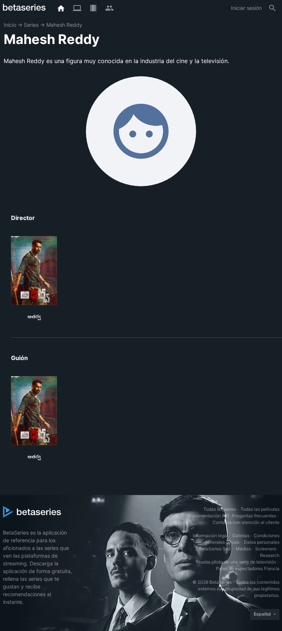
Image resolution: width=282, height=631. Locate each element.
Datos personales (261, 542)
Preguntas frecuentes (254, 515)
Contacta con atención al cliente (246, 522)
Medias (243, 548)
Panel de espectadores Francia (247, 568)
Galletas (240, 535)
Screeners (265, 548)
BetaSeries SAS (215, 548)
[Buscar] (272, 8)
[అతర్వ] (34, 270)
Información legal (210, 535)
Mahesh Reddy (64, 25)
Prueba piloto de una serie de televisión (236, 562)
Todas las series (219, 509)
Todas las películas (260, 509)
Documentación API (208, 515)
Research (269, 555)
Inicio (10, 25)
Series (31, 25)
